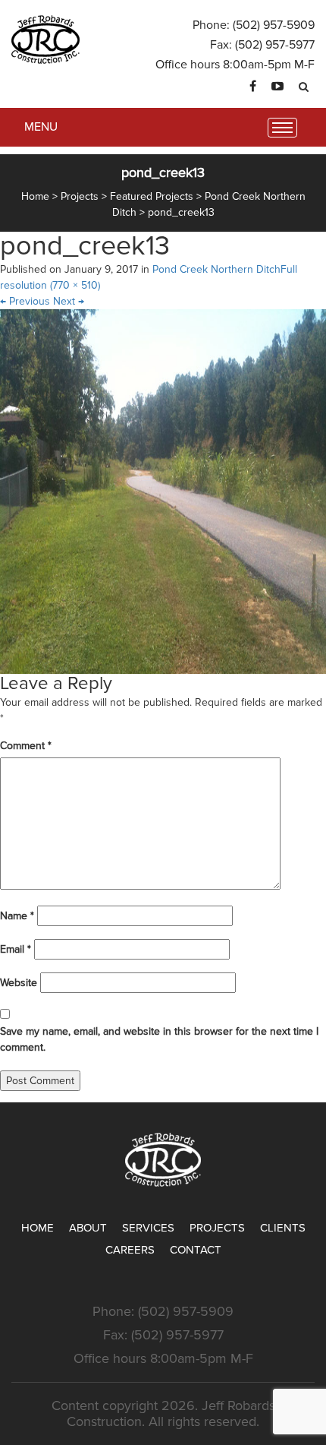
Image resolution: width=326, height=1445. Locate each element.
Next (68, 301)
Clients (283, 1228)
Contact (195, 1250)
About (88, 1228)
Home (37, 1228)
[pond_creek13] (163, 491)
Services (148, 1228)
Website (18, 982)
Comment (26, 745)
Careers (130, 1250)
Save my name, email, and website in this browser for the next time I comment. (159, 1039)
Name (17, 915)
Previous (25, 301)
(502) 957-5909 (274, 25)
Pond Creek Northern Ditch (216, 269)
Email (15, 949)
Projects (217, 1228)
